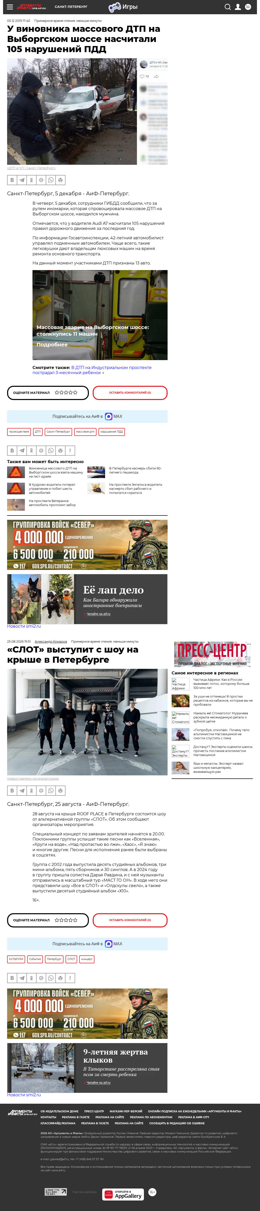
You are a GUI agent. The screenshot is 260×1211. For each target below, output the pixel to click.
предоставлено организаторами (33, 778)
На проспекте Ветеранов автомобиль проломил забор (52, 503)
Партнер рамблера (84, 1191)
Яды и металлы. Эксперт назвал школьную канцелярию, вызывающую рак (218, 768)
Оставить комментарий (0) (130, 392)
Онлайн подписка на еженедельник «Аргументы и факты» (195, 1111)
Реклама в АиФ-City (193, 1117)
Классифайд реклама (58, 1123)
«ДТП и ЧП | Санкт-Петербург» (31, 168)
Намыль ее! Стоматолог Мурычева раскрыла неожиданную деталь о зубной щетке (220, 717)
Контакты (48, 1117)
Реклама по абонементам (151, 1117)
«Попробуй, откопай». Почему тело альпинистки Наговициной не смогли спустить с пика (221, 734)
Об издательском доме (59, 1111)
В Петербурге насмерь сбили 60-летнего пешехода (135, 470)
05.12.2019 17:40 (18, 21)
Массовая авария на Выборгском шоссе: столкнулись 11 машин (93, 330)
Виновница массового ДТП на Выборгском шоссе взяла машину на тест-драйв (56, 472)
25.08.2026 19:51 (19, 641)
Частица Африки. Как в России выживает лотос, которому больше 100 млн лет (221, 684)
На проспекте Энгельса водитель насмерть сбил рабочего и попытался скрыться (135, 489)
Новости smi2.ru (24, 626)
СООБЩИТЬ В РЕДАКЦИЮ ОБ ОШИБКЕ (177, 1123)
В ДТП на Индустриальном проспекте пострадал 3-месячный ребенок (92, 370)
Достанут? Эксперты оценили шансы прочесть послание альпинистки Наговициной (222, 751)
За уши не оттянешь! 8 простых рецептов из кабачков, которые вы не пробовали (223, 700)
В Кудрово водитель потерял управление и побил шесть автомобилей (52, 489)
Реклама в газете (76, 1117)
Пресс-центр (94, 1111)
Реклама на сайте (109, 1117)
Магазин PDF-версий (126, 1111)
